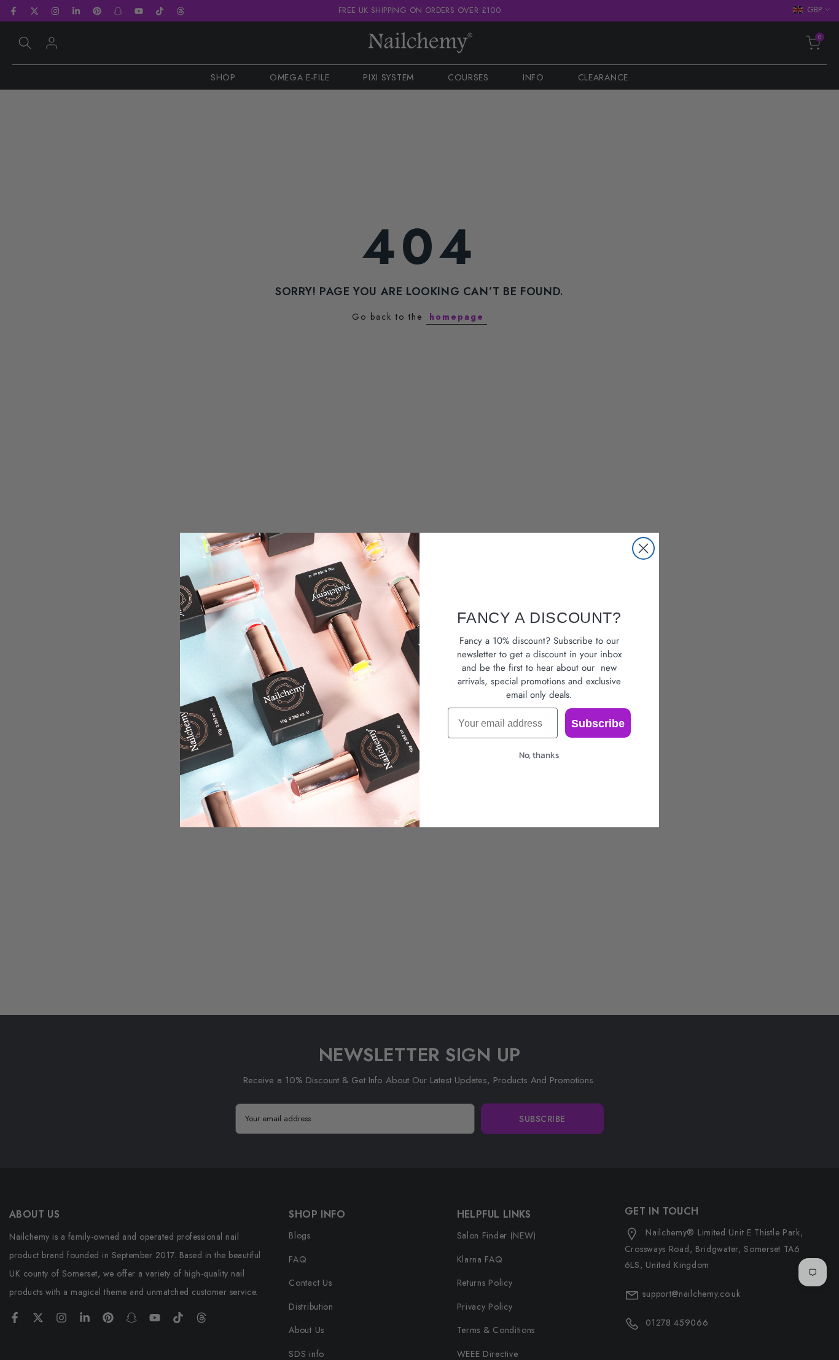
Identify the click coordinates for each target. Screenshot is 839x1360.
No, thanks (539, 755)
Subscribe (598, 722)
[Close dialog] (643, 548)
